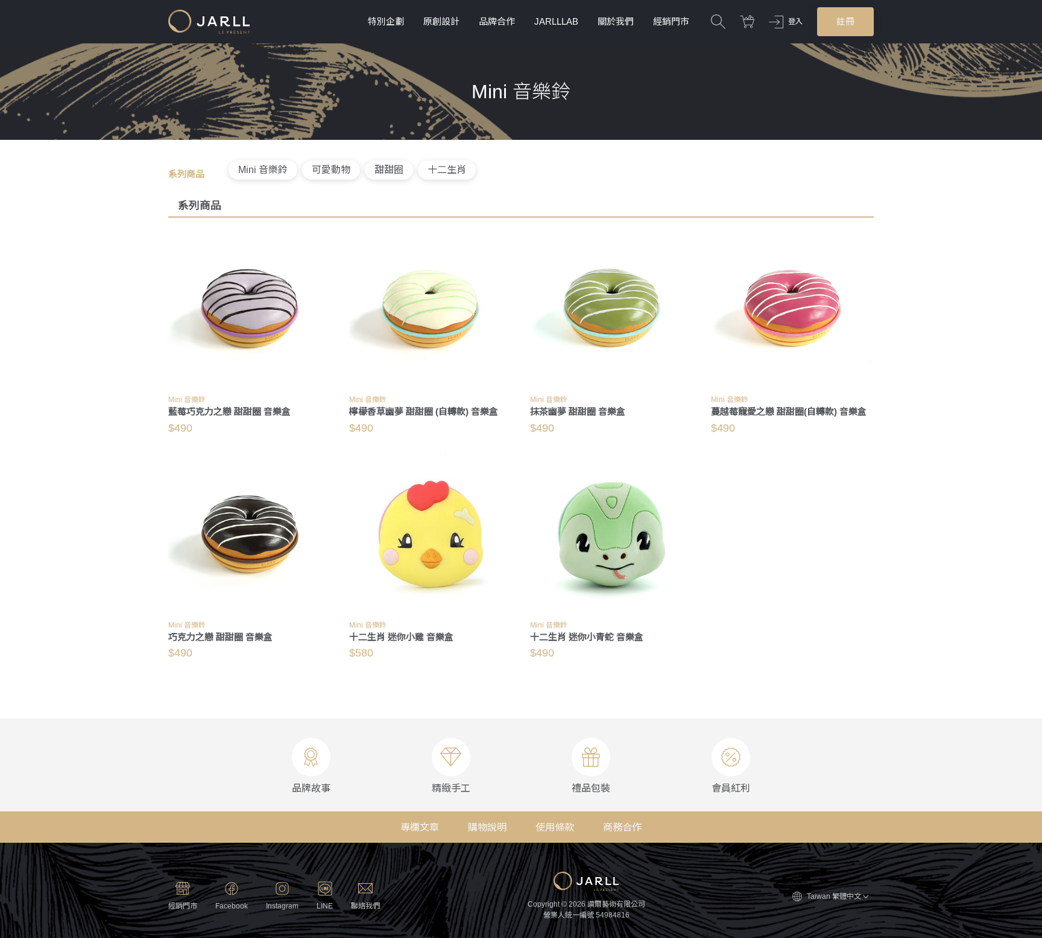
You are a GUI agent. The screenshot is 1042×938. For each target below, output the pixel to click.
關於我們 (616, 21)
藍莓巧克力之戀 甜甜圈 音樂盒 (229, 411)
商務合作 (622, 827)
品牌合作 (497, 21)
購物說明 (487, 827)
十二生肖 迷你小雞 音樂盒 (401, 637)
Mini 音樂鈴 (263, 170)
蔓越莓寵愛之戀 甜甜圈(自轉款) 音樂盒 (789, 411)
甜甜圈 (388, 170)
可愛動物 (331, 170)
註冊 (845, 21)
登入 (795, 21)
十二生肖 (447, 170)
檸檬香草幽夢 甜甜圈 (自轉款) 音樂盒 (423, 411)
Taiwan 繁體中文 (834, 896)
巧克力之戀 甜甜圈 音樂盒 (220, 637)
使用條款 (554, 827)
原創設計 (441, 21)
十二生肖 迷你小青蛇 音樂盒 (586, 637)
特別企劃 (386, 21)
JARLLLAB (556, 21)
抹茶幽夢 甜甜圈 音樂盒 (577, 411)
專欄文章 (419, 827)
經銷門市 (671, 21)
